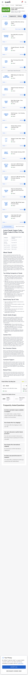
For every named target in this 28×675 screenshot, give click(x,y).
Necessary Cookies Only (13, 671)
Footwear (12, 5)
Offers (21, 16)
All (5, 16)
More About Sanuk (7, 226)
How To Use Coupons (20, 226)
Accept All (14, 667)
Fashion (7, 5)
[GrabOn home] (7, 2)
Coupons (12, 16)
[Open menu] (3, 2)
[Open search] (25, 2)
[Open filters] (24, 16)
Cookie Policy (20, 663)
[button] (6, 9)
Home (3, 5)
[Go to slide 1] (23, 381)
